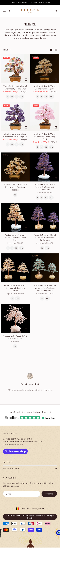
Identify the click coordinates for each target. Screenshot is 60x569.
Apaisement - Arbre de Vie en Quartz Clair (15, 337)
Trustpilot (46, 412)
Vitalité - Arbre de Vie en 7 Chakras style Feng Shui (15, 88)
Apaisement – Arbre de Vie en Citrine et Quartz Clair (15, 237)
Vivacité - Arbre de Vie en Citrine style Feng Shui (15, 186)
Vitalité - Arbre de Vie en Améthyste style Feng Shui (15, 135)
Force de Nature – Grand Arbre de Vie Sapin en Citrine (15, 288)
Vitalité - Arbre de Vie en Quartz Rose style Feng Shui (45, 136)
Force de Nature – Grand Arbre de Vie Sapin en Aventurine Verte (45, 288)
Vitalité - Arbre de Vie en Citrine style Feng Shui (45, 88)
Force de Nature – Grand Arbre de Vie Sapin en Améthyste (45, 237)
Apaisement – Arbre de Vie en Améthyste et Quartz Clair (44, 187)
